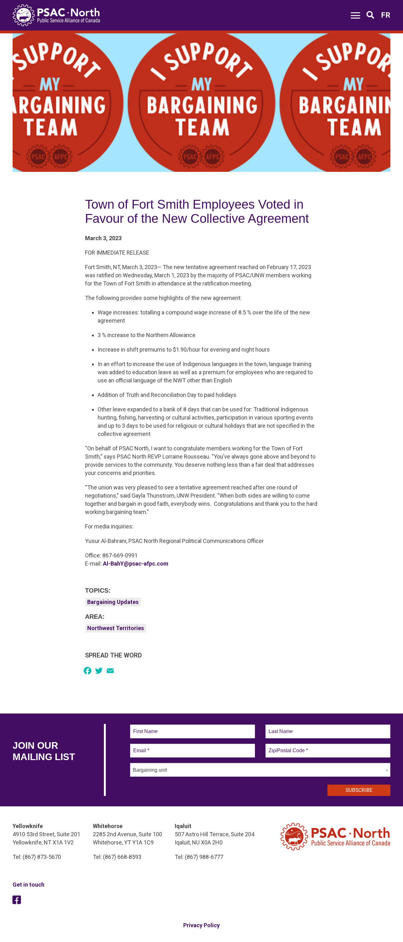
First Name (145, 728)
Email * (140, 747)
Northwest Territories (115, 628)
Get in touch (28, 884)
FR (385, 15)
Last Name (279, 728)
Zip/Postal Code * (287, 747)
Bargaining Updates (113, 602)
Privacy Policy (201, 925)
